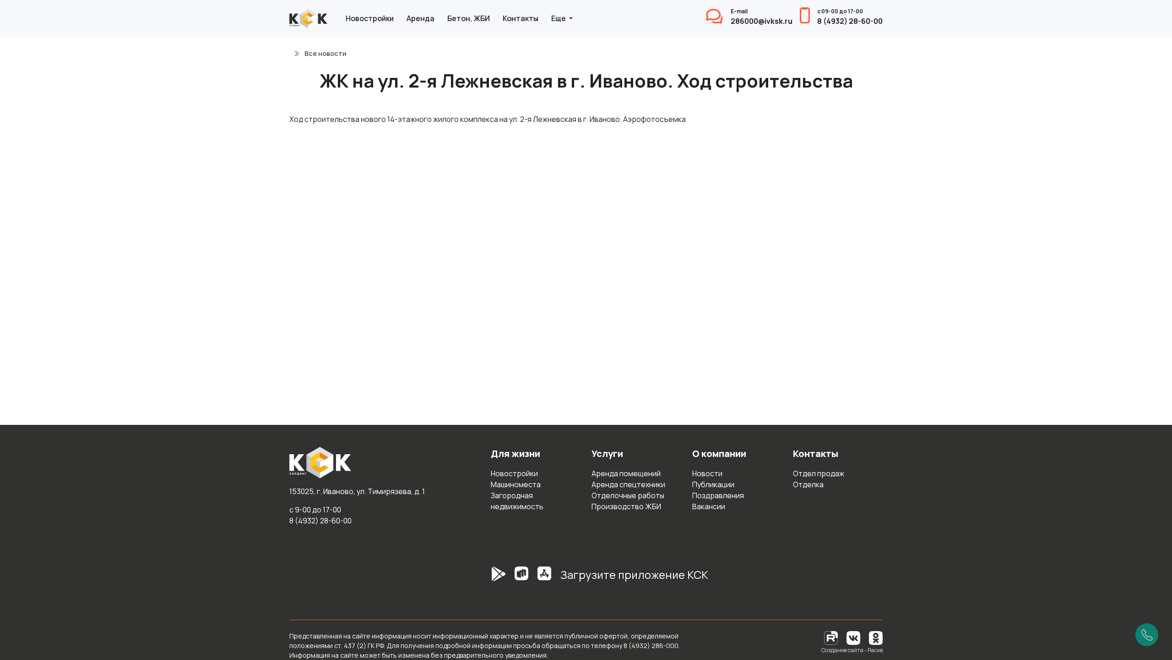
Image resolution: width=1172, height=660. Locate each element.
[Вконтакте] (853, 637)
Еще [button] (559, 18)
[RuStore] (521, 578)
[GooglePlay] (484, 578)
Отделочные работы (627, 495)
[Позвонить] (1146, 634)
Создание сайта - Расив (852, 650)
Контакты (520, 18)
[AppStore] (544, 578)
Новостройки (370, 18)
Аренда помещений (626, 473)
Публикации (713, 484)
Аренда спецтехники (628, 484)
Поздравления (718, 495)
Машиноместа (516, 484)
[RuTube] (831, 637)
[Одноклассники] (876, 637)
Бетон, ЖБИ (468, 18)
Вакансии (708, 506)
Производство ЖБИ (626, 506)
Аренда (420, 18)
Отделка (808, 484)
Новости (707, 473)
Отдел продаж (818, 473)
